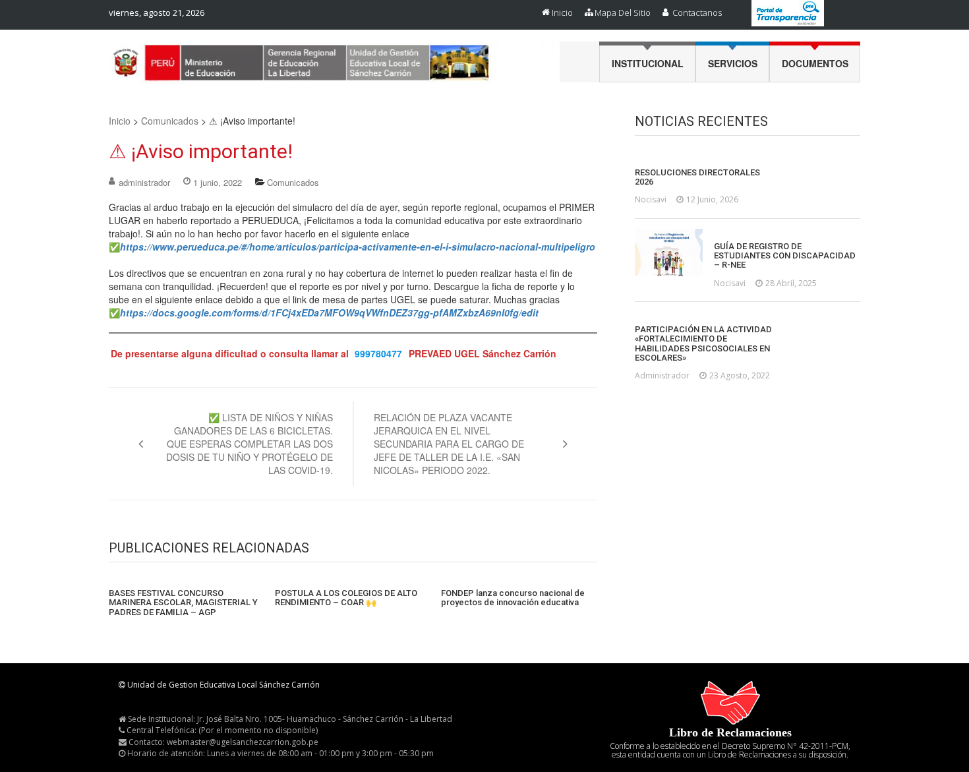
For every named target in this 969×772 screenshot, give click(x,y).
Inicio (562, 12)
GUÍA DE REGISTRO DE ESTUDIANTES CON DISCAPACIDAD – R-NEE (785, 256)
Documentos (815, 63)
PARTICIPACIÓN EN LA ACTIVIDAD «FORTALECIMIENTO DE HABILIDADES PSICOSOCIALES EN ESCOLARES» (703, 344)
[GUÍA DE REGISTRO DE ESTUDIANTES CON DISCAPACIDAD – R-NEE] (669, 252)
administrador (144, 182)
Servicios (732, 63)
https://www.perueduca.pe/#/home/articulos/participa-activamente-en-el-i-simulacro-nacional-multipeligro (357, 246)
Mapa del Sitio (623, 12)
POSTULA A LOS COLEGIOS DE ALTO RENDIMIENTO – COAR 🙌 (346, 598)
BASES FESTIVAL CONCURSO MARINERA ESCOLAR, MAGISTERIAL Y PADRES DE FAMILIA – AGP (183, 603)
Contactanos (697, 12)
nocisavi (650, 199)
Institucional (648, 63)
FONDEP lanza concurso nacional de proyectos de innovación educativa (513, 598)
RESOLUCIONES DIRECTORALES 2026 (697, 177)
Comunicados (169, 120)
